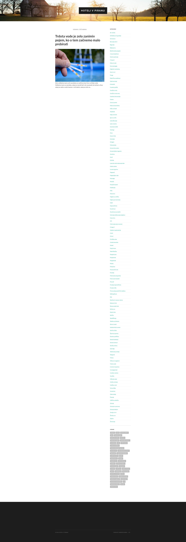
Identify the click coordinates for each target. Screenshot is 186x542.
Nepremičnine (113, 205)
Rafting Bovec (113, 294)
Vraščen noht (113, 385)
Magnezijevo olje (114, 175)
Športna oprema (114, 333)
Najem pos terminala (115, 199)
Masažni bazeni (114, 184)
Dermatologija (113, 66)
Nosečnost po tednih (115, 212)
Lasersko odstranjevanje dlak (117, 163)
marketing (113, 443)
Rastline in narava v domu (116, 300)
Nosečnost (112, 209)
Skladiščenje (113, 318)
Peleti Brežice (113, 251)
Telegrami (112, 354)
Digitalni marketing (115, 69)
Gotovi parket (113, 102)
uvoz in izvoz (124, 479)
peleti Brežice (114, 458)
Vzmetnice (112, 391)
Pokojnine (112, 266)
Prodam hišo (113, 288)
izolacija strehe (118, 435)
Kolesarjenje (113, 145)
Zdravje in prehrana (115, 406)
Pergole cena (113, 254)
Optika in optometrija (115, 230)
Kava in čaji (113, 136)
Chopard (112, 60)
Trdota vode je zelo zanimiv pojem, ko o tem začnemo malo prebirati (77, 40)
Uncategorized (113, 370)
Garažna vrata (113, 90)
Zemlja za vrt (113, 412)
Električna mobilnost (115, 78)
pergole (120, 458)
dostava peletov (124, 432)
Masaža (112, 181)
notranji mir (113, 450)
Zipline (111, 418)
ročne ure (118, 468)
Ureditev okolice (114, 373)
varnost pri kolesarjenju (116, 481)
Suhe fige (112, 348)
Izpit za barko (113, 123)
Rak (111, 297)
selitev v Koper (126, 468)
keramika (122, 437)
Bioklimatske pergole (115, 51)
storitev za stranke (115, 473)
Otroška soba (113, 239)
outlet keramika (114, 455)
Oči (111, 221)
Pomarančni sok (114, 269)
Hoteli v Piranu (93, 10)
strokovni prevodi (123, 476)
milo (118, 443)
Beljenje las (113, 47)
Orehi (111, 233)
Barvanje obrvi (113, 41)
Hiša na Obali (113, 108)
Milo (111, 190)
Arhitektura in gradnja (115, 35)
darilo (117, 432)
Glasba (111, 99)
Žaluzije (112, 397)
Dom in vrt (112, 72)
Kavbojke (112, 139)
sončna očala (126, 471)
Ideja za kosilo (113, 114)
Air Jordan (112, 32)
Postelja (112, 272)
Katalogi (112, 130)
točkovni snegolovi (115, 479)
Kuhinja (112, 160)
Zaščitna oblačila (114, 400)
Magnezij (112, 172)
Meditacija (112, 187)
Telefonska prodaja (114, 351)
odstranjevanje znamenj (123, 450)
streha (122, 473)
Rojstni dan (113, 312)
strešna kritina (114, 476)
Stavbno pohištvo (114, 336)
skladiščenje (118, 471)
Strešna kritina (113, 345)
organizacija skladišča (122, 453)
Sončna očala (113, 330)
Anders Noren (123, 532)
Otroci (111, 236)
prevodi (112, 468)
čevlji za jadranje (114, 57)
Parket (111, 245)
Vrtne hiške (113, 388)
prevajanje (122, 466)
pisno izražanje (122, 461)
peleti (121, 455)
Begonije (112, 44)
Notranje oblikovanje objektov (117, 215)
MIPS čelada (124, 443)
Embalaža (112, 84)
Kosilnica (112, 154)
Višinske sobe (113, 379)
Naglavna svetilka (114, 196)
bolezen (112, 432)
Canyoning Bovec (114, 54)
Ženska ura (113, 415)
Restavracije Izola (114, 306)
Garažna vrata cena (115, 93)
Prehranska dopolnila (115, 275)
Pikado (111, 263)
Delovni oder (113, 63)
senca (112, 471)
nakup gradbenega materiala (117, 448)
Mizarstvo (112, 193)
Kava (111, 133)
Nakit (111, 202)
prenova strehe (114, 466)
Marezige (112, 178)
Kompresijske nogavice (115, 151)
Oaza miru (112, 218)
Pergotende (113, 260)
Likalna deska (113, 166)
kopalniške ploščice (125, 440)
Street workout (114, 342)
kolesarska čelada (115, 440)
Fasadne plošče (114, 87)
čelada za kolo (114, 486)
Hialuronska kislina (115, 105)
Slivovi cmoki (113, 324)
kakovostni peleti (114, 437)
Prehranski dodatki (115, 278)
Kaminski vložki (114, 126)
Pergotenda (113, 257)
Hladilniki (112, 111)
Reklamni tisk (113, 303)
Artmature (112, 38)
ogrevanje (113, 453)
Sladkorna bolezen (114, 321)
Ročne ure (112, 309)
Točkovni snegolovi (115, 360)
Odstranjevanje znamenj (116, 224)
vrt (124, 481)
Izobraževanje (113, 120)
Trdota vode (113, 364)
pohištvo (113, 463)
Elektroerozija (113, 81)
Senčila (112, 315)
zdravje (122, 484)
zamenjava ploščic (115, 484)
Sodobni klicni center (115, 327)
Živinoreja (112, 421)
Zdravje (112, 403)
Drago (111, 75)
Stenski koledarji (114, 339)
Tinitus (111, 357)
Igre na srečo (113, 117)
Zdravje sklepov (114, 409)
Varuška (112, 376)
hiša (112, 435)
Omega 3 (112, 227)
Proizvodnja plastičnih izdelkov (118, 291)
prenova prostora (121, 463)
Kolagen (112, 142)
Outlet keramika (114, 242)
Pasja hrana (113, 248)
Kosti (111, 157)
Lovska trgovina (114, 169)
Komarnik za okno (114, 148)
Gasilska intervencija (115, 96)
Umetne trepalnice (114, 367)
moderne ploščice (115, 445)
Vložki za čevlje (114, 382)
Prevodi (112, 281)
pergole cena (114, 461)
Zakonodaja (113, 394)
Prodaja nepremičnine (115, 285)
